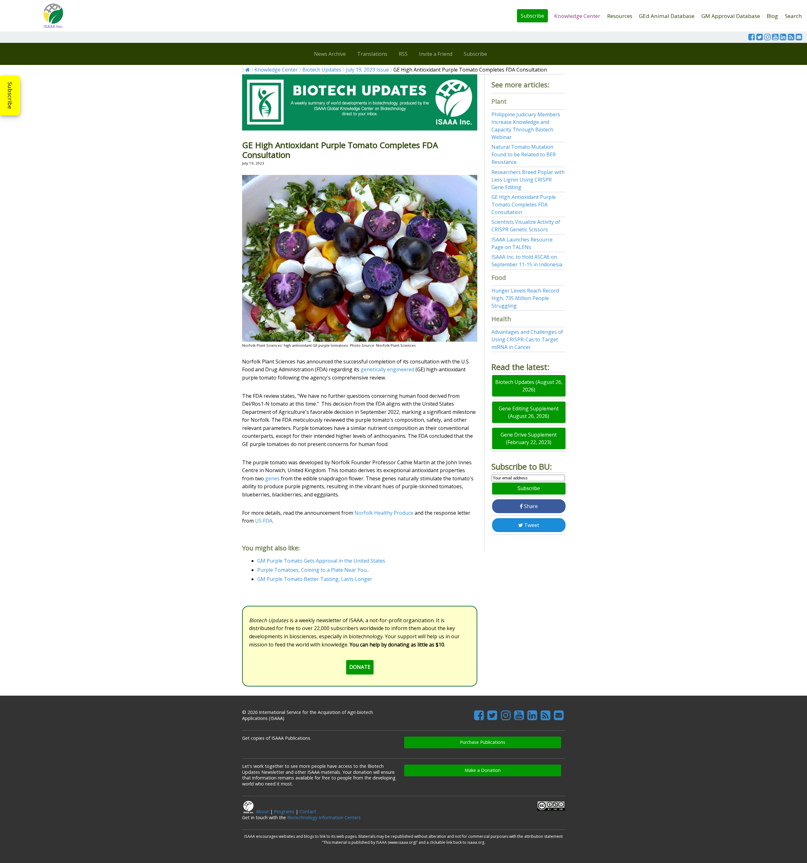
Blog (772, 16)
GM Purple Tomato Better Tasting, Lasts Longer (314, 579)
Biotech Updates (321, 69)
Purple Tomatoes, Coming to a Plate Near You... (313, 569)
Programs (284, 811)
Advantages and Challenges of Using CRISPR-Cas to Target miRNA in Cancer (527, 339)
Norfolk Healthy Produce (383, 512)
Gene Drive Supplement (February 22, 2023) (529, 438)
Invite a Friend (435, 53)
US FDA (263, 520)
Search (793, 16)
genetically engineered (387, 369)
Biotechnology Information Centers (324, 817)
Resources (619, 16)
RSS (403, 53)
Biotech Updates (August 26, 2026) (528, 386)
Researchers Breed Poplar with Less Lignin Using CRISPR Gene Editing (528, 180)
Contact (307, 811)
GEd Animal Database (666, 16)
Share (530, 506)
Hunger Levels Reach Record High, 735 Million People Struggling (525, 298)
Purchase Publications (482, 742)
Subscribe (532, 15)
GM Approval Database (730, 16)
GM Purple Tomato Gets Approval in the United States (321, 560)
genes (272, 478)
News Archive (330, 53)
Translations (372, 53)
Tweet (531, 525)
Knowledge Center (577, 16)
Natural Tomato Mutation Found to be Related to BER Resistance (523, 154)
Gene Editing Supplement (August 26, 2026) (529, 412)
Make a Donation (483, 770)
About (262, 811)
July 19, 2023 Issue (367, 69)
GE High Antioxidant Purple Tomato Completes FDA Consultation (523, 205)
